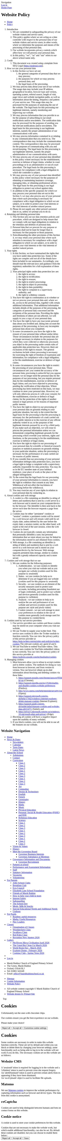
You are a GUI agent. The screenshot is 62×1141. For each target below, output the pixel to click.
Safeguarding (19, 901)
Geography (23, 799)
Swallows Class (20, 932)
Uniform (16, 911)
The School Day (20, 903)
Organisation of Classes (23, 927)
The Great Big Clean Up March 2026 (30, 945)
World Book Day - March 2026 (27, 948)
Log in (4, 5)
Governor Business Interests (31, 854)
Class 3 (21, 768)
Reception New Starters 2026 (26, 937)
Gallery (10, 940)
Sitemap (10, 978)
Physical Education (27, 810)
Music (21, 807)
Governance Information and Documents (31, 859)
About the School (15, 752)
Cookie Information (16, 981)
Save (26, 1138)
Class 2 (21, 765)
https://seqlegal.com (33, 66)
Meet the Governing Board (25, 851)
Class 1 (21, 763)
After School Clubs (21, 883)
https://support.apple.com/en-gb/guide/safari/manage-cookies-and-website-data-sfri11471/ (39, 706)
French (21, 797)
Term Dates (18, 747)
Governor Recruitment (28, 862)
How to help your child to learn (27, 896)
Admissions (18, 755)
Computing (23, 789)
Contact (16, 758)
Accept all (17, 1028)
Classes (10, 924)
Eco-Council (18, 888)
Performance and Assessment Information (31, 867)
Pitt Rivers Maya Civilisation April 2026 (31, 942)
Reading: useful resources (24, 916)
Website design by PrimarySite (21, 994)
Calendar (17, 745)
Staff (15, 870)
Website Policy (13, 984)
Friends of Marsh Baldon (24, 893)
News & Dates (13, 739)
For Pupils (11, 914)
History (21, 802)
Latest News (18, 750)
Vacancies (17, 875)
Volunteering (18, 877)
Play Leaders (19, 922)
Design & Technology (28, 791)
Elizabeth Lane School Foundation (28, 890)
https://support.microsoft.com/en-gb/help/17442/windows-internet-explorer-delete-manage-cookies (37, 698)
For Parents (12, 880)
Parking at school (20, 864)
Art (19, 786)
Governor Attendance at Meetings (33, 857)
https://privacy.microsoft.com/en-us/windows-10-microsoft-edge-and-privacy (39, 712)
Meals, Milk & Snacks (23, 906)
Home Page (6, 7)
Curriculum (18, 760)
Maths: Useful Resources (24, 919)
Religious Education (27, 817)
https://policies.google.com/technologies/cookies (34, 657)
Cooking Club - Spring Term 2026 (28, 953)
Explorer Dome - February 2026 (27, 950)
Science (22, 820)
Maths (21, 804)
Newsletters (18, 742)
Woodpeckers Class (22, 929)
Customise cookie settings (35, 1028)
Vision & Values (20, 846)
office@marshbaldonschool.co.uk (28, 973)
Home (10, 22)
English (21, 794)
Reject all (6, 1028)
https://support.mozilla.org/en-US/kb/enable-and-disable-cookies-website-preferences (38, 684)
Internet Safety (19, 898)
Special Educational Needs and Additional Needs (35, 909)
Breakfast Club (19, 885)
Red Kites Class (20, 935)
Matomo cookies (16, 1090)
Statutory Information (22, 872)
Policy (10, 24)
